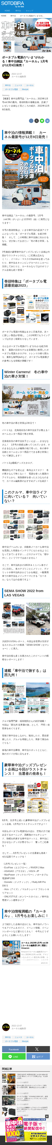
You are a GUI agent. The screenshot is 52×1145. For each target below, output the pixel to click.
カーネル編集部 (19, 76)
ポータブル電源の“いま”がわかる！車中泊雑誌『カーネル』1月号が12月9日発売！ (25, 61)
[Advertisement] (26, 993)
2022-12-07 (17, 74)
